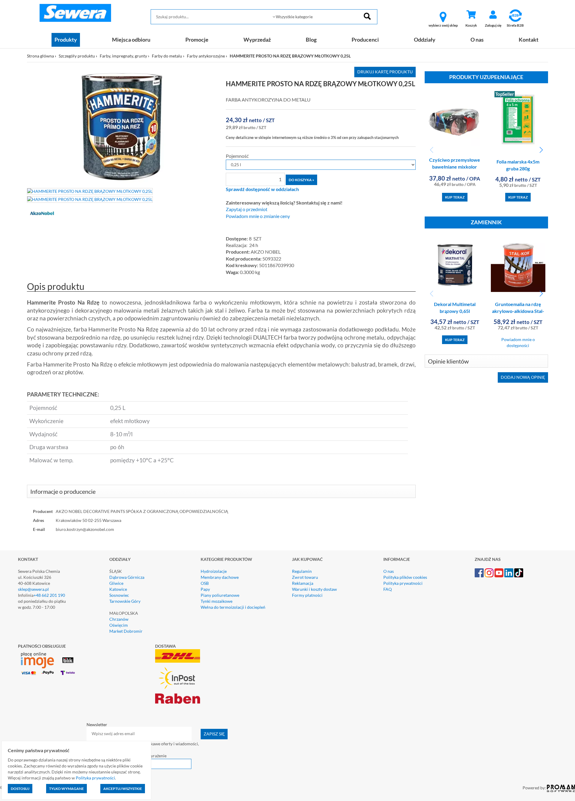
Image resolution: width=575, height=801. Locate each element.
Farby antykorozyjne (206, 55)
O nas (477, 39)
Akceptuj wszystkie (122, 788)
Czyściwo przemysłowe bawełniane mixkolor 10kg (454, 166)
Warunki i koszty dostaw (314, 589)
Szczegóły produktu (77, 55)
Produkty (66, 39)
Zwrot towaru (305, 577)
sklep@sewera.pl (33, 589)
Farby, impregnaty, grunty (123, 55)
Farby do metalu (167, 55)
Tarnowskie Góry (124, 601)
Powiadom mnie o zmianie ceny (258, 216)
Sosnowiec (119, 595)
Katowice (118, 589)
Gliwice (116, 583)
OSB (205, 583)
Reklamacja (302, 583)
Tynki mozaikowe (216, 601)
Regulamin (302, 571)
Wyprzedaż (257, 39)
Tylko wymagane (66, 788)
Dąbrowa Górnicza (126, 577)
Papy (205, 589)
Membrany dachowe (220, 577)
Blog (311, 39)
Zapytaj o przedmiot (246, 209)
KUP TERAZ (454, 197)
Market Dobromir (126, 631)
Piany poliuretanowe (220, 595)
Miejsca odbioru (131, 39)
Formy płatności (307, 595)
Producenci (365, 39)
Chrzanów (118, 619)
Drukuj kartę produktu (385, 71)
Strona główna (40, 55)
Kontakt (528, 39)
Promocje (196, 39)
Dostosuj (20, 788)
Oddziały (424, 39)
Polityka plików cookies (405, 577)
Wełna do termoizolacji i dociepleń (233, 607)
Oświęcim (118, 625)
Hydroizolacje (214, 571)
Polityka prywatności (403, 583)
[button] (541, 150)
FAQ (387, 589)
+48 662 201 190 (49, 595)
